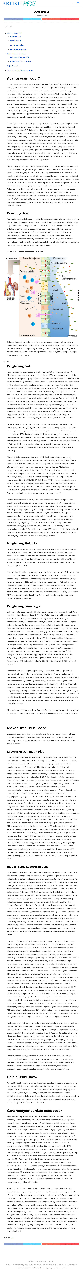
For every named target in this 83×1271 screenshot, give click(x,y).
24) (65, 572)
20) (37, 512)
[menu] (78, 3)
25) (29, 578)
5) (15, 198)
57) (51, 1126)
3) (12, 198)
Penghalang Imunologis (18, 49)
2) (18, 182)
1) (25, 130)
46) (22, 960)
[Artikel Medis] (19, 3)
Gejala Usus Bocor (14, 66)
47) (19, 970)
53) (68, 1016)
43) (66, 888)
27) (60, 591)
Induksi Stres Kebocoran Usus (20, 61)
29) (44, 638)
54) (16, 1029)
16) (53, 479)
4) (13, 198)
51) (25, 1003)
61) (70, 1175)
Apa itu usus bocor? (14, 33)
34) (15, 664)
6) (17, 198)
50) (14, 993)
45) (45, 918)
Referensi (7, 1238)
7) (19, 198)
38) (37, 806)
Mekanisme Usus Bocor (16, 54)
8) (15, 361)
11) (32, 407)
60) (21, 1172)
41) (73, 848)
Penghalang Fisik (16, 41)
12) (55, 411)
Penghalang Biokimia (17, 45)
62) (60, 1195)
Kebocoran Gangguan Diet (19, 57)
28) (8, 631)
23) (37, 552)
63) (17, 1204)
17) (44, 486)
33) (70, 657)
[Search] (72, 3)
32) (66, 651)
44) (33, 905)
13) (60, 414)
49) (75, 986)
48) (75, 980)
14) (30, 427)
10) (57, 388)
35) (48, 693)
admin (38, 15)
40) (15, 842)
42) (56, 885)
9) (71, 371)
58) (74, 1136)
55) (51, 1032)
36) (62, 760)
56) (66, 1042)
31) (61, 647)
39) (51, 826)
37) (23, 767)
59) (72, 1162)
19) (61, 502)
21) (52, 519)
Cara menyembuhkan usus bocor (20, 70)
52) (41, 1009)
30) (71, 641)
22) (26, 529)
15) (16, 473)
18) (60, 493)
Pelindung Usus (15, 36)
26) (76, 588)
